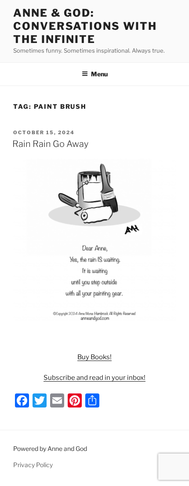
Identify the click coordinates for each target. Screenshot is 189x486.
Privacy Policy (33, 464)
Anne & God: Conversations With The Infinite (85, 26)
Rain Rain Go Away (50, 144)
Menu (99, 74)
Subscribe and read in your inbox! (94, 378)
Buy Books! (94, 357)
